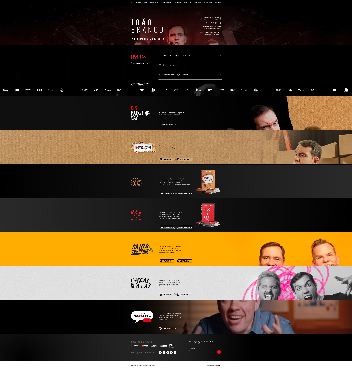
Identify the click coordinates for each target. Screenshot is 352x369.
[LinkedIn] (160, 352)
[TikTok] (167, 352)
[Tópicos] (175, 352)
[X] (171, 352)
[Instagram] (164, 352)
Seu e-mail (192, 348)
